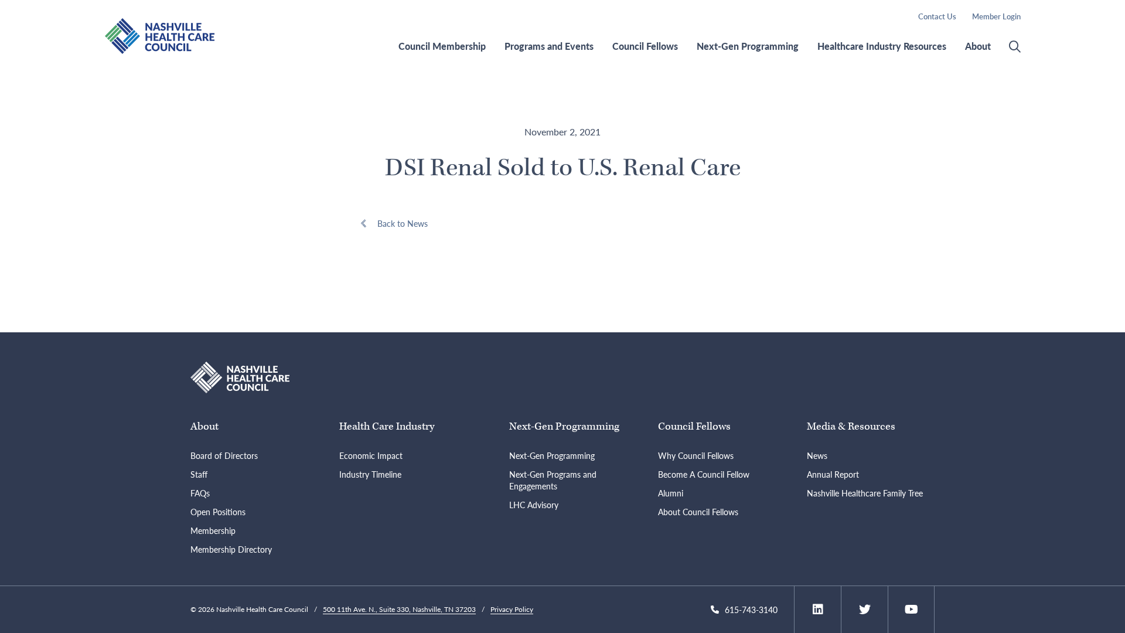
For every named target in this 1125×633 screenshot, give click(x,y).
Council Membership (442, 46)
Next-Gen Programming (748, 46)
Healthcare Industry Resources (881, 46)
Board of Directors (224, 455)
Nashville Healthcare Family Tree (865, 493)
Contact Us (937, 16)
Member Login (996, 16)
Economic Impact (371, 455)
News (817, 455)
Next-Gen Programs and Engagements (552, 480)
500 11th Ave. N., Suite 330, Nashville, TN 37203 (399, 609)
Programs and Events (549, 46)
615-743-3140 (751, 609)
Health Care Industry (386, 426)
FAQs (200, 493)
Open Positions (218, 512)
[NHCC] (239, 376)
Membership (213, 530)
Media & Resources (851, 426)
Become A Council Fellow (703, 474)
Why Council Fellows (696, 455)
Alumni (670, 493)
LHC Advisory (533, 505)
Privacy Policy (511, 609)
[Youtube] (911, 609)
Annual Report (833, 474)
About (978, 46)
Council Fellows (645, 46)
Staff (198, 474)
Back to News (402, 223)
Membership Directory (231, 549)
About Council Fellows (698, 512)
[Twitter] (865, 609)
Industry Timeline (370, 474)
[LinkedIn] (818, 609)
